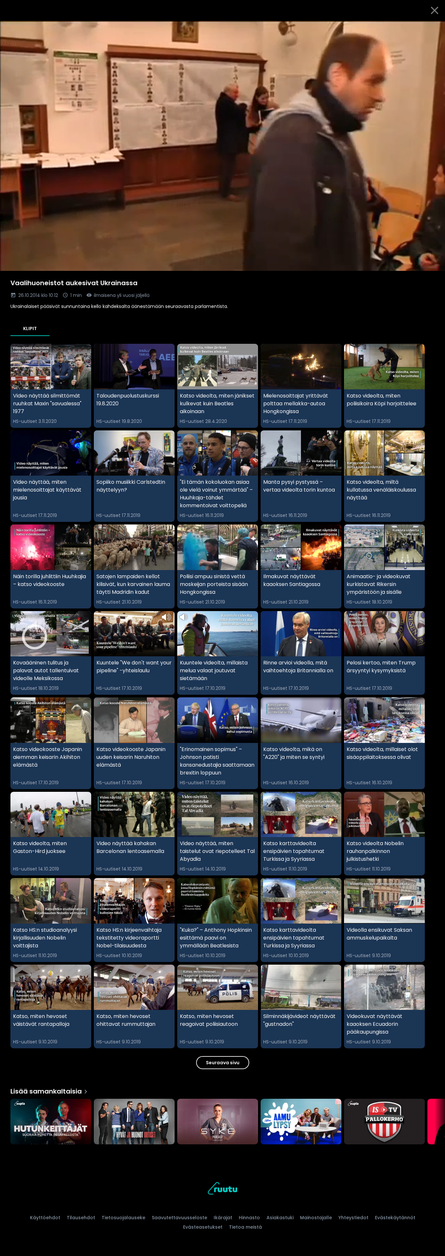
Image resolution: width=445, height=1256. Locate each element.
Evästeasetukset (203, 1227)
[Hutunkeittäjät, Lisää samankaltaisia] (50, 1122)
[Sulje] (434, 10)
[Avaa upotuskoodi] (432, 28)
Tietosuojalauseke (123, 1217)
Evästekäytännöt (395, 1217)
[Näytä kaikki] (222, 1120)
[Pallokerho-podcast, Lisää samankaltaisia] (384, 1122)
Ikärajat (223, 1217)
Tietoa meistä (245, 1227)
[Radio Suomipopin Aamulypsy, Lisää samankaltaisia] (301, 1122)
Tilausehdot (81, 1217)
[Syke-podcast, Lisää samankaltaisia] (217, 1122)
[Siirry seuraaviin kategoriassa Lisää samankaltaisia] (434, 1122)
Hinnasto (249, 1217)
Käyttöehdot (45, 1217)
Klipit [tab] (30, 328)
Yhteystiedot (353, 1217)
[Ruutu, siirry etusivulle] (222, 1189)
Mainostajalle (316, 1217)
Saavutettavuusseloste (179, 1217)
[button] (222, 146)
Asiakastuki (280, 1217)
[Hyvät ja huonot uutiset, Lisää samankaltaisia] (134, 1122)
